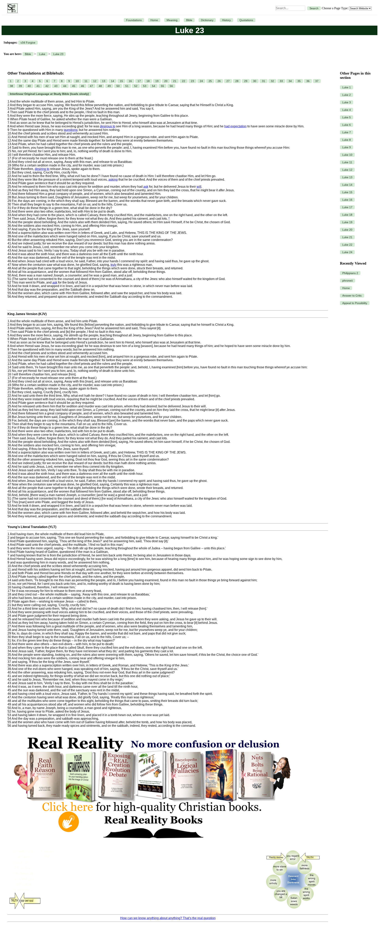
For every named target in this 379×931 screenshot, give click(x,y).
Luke (42, 54)
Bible (189, 20)
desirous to (107, 126)
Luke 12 (347, 169)
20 (165, 81)
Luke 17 (347, 207)
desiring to (42, 169)
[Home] (12, 8)
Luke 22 (347, 244)
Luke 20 (347, 229)
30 (254, 81)
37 (316, 81)
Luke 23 (58, 54)
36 (308, 81)
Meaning (172, 20)
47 (91, 86)
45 (73, 86)
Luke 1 (346, 87)
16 (130, 81)
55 (162, 86)
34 (290, 81)
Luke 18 (347, 214)
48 (100, 86)
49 (109, 86)
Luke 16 (347, 199)
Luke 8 (346, 139)
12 (94, 81)
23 (192, 81)
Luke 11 (347, 162)
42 (47, 86)
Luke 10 (347, 154)
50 (118, 86)
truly (113, 264)
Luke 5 (346, 117)
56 (171, 86)
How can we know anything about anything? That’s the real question (168, 918)
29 (245, 81)
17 (139, 81)
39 (20, 86)
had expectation (235, 126)
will (199, 186)
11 (85, 81)
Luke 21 (347, 237)
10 (77, 81)
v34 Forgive (28, 42)
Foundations (134, 20)
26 (219, 81)
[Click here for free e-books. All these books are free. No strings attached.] (152, 845)
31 (263, 81)
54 (153, 86)
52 (135, 86)
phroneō (347, 280)
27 (228, 81)
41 (38, 86)
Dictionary (207, 20)
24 (201, 81)
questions (70, 130)
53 (144, 86)
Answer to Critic (352, 295)
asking (113, 179)
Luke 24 (347, 252)
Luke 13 (347, 177)
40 (29, 86)
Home (154, 20)
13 (103, 81)
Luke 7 (346, 132)
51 (127, 86)
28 (236, 81)
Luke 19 (347, 222)
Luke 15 (347, 192)
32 (272, 81)
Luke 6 (346, 124)
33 (281, 81)
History (226, 20)
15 (121, 81)
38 (11, 86)
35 (299, 81)
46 (82, 86)
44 (64, 86)
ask (145, 186)
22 (183, 81)
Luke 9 (346, 147)
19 (157, 81)
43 (55, 86)
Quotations (246, 20)
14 (112, 81)
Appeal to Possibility (354, 303)
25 (210, 81)
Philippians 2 (350, 273)
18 (148, 81)
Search (314, 8)
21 (174, 81)
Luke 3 (346, 102)
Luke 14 (347, 184)
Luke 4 (346, 109)
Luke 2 (346, 94)
